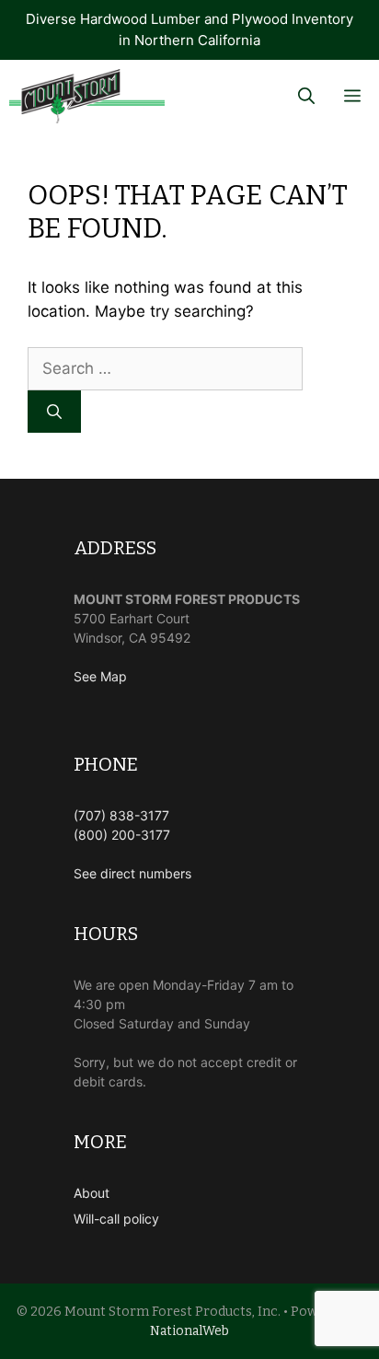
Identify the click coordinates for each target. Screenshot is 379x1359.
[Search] (54, 411)
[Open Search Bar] (306, 96)
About (91, 1193)
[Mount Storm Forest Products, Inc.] (87, 96)
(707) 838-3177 (121, 815)
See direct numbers (132, 873)
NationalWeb (189, 1331)
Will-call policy (116, 1218)
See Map (100, 676)
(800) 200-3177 (122, 834)
